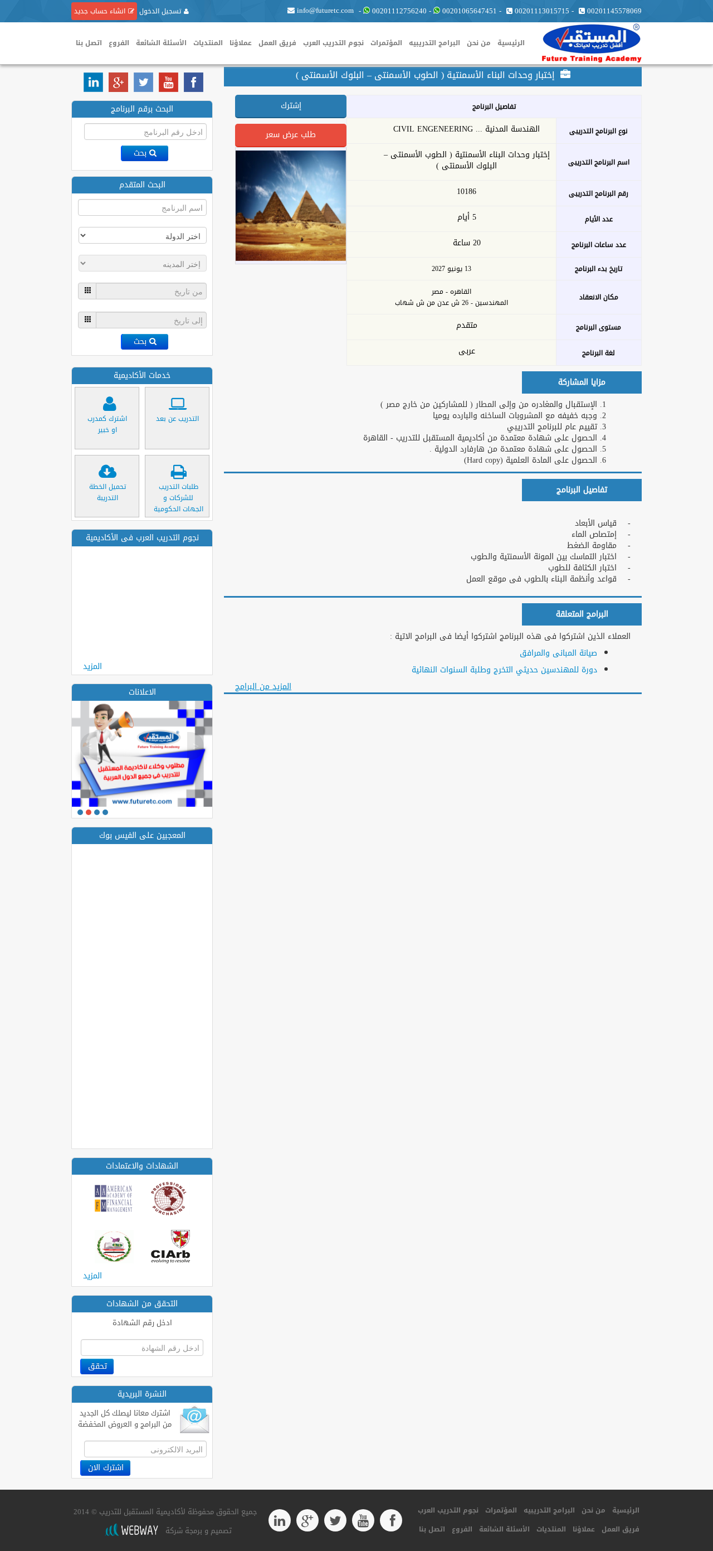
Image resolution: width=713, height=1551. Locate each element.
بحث (140, 153)
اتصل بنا (89, 43)
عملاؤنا (240, 43)
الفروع (119, 43)
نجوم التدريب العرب (333, 43)
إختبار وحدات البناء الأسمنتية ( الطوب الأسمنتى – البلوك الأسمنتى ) (467, 160)
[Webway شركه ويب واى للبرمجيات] (131, 1531)
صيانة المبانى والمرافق (558, 653)
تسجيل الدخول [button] (159, 11)
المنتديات (208, 43)
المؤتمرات (386, 43)
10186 (466, 191)
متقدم (466, 325)
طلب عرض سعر (291, 134)
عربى (466, 351)
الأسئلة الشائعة (161, 43)
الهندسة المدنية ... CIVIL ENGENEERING (466, 129)
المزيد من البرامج (263, 686)
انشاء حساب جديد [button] (99, 11)
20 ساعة (467, 243)
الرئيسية (511, 43)
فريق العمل (277, 43)
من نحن (479, 43)
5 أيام (466, 217)
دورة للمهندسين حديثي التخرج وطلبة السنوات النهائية (504, 669)
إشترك (291, 105)
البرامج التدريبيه (434, 43)
